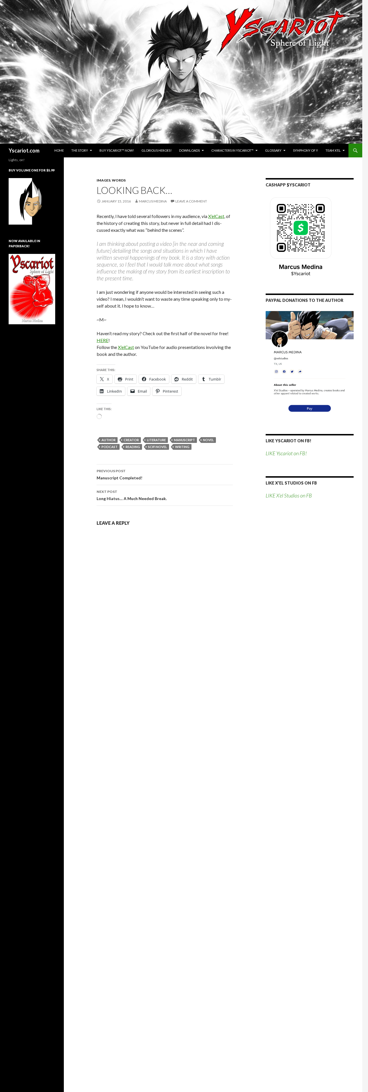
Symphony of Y (305, 150)
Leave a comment (191, 201)
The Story (79, 150)
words (119, 180)
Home (59, 150)
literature (156, 440)
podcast (109, 447)
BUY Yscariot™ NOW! (116, 150)
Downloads (189, 150)
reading (133, 447)
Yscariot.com (24, 150)
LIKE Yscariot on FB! (288, 440)
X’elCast (216, 216)
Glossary (273, 150)
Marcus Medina (153, 201)
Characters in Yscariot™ (232, 150)
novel (208, 440)
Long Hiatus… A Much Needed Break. (132, 495)
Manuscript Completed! (119, 474)
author (108, 440)
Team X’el (333, 150)
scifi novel (157, 447)
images (103, 180)
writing (182, 447)
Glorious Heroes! (156, 150)
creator (131, 440)
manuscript (184, 440)
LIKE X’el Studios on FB (291, 483)
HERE (102, 340)
